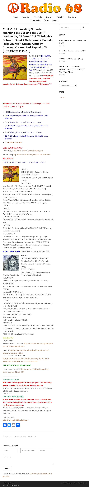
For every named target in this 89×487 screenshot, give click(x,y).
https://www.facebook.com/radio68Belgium (28, 150)
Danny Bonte (15, 485)
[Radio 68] (44, 7)
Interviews (72, 17)
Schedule (38, 17)
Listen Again (35, 20)
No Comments (21, 436)
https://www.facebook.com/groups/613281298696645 (32, 154)
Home (15, 17)
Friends (60, 17)
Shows (48, 17)
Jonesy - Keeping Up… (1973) (71, 59)
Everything (71, 483)
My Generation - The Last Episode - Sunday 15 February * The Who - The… (72, 69)
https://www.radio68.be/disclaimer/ (15, 420)
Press (46, 20)
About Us (25, 17)
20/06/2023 (8, 436)
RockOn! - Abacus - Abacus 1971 (72, 51)
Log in (63, 97)
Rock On (33, 436)
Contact (55, 20)
